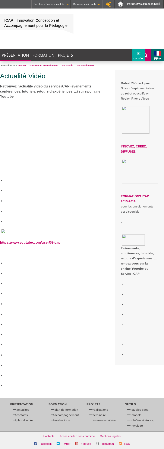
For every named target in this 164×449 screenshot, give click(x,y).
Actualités (22, 409)
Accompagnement (66, 415)
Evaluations (62, 420)
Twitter (66, 443)
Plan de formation (66, 409)
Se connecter (108, 4)
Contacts (22, 415)
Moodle (137, 415)
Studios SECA (140, 409)
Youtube (86, 443)
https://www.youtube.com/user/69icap (30, 242)
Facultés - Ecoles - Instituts (49, 4)
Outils (130, 404)
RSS (127, 443)
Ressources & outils (84, 4)
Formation (43, 55)
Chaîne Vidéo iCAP (143, 420)
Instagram (107, 443)
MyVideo (137, 425)
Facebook (46, 443)
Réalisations (100, 409)
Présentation (15, 55)
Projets (65, 55)
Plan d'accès (24, 420)
